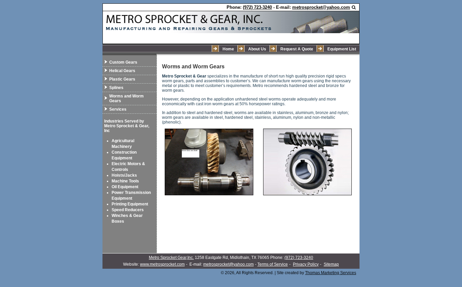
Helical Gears (122, 70)
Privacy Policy (306, 264)
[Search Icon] (354, 7)
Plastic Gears (122, 79)
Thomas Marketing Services (330, 272)
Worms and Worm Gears (126, 98)
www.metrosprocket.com (162, 264)
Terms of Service (272, 264)
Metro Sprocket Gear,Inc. (171, 257)
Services (117, 109)
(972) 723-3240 (298, 257)
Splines (116, 87)
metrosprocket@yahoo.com (228, 264)
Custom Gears (123, 62)
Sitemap (331, 264)
